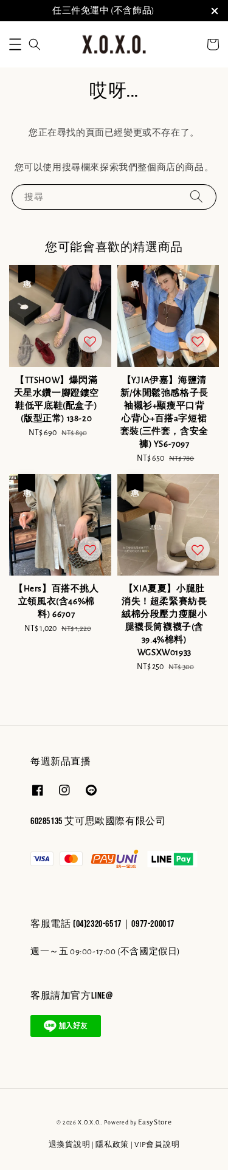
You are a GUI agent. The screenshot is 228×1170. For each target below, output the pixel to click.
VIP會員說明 (156, 1145)
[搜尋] (196, 196)
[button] (15, 44)
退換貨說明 (70, 1145)
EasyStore (154, 1122)
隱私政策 (112, 1145)
